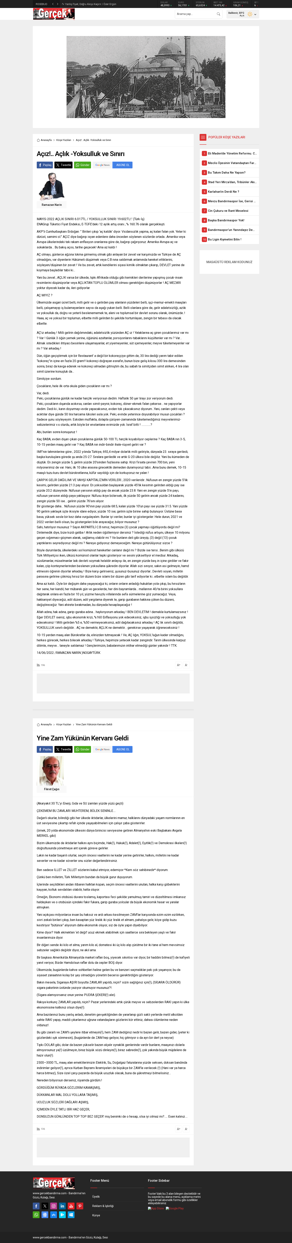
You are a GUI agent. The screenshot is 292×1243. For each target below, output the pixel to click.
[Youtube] (71, 1206)
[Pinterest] (79, 1206)
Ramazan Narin (52, 204)
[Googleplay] (62, 1214)
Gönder (85, 165)
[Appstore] (53, 1214)
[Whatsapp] (36, 1214)
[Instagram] (53, 1206)
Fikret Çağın (51, 789)
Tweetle (66, 165)
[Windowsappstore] (71, 1214)
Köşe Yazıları (63, 140)
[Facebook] (36, 1206)
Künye (96, 1215)
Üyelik (96, 1196)
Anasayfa (46, 140)
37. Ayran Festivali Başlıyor (80, 4)
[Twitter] (45, 1206)
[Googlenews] (45, 1214)
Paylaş (47, 165)
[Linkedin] (62, 1206)
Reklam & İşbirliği (103, 1206)
